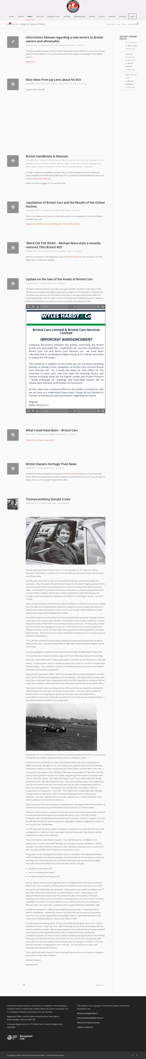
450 (87, 160)
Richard (81, 45)
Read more (30, 61)
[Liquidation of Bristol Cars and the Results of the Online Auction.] (13, 207)
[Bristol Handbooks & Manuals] (13, 161)
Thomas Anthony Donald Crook (48, 499)
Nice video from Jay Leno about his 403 (53, 80)
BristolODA (65, 503)
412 (84, 160)
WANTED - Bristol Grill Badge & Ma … (131, 57)
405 (60, 160)
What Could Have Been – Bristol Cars (52, 430)
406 (63, 160)
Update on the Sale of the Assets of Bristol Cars (59, 279)
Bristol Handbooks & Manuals (47, 156)
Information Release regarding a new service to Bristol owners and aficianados (64, 39)
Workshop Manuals (75, 167)
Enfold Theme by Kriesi (55, 1055)
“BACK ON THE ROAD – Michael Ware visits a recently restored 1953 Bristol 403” (63, 245)
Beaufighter (30, 163)
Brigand (53, 163)
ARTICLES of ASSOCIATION (88, 1022)
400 (43, 160)
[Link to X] (132, 1055)
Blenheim (45, 163)
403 (44, 84)
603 (102, 160)
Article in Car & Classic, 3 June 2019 (40, 440)
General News (58, 45)
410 (77, 160)
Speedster (50, 167)
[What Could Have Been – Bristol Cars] (13, 435)
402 (49, 160)
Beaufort (38, 163)
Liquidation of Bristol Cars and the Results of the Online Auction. (65, 204)
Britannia (60, 163)
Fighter (67, 163)
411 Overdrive (131, 42)
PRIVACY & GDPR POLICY (87, 1013)
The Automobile (72, 256)
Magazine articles (55, 434)
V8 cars (64, 167)
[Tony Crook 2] (13, 504)
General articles (46, 45)
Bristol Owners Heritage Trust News (51, 464)
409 (73, 160)
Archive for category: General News (26, 24)
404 (56, 160)
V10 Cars (58, 167)
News (66, 45)
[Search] (137, 23)
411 (80, 160)
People (71, 45)
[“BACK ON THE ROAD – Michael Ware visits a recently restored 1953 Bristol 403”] (13, 248)
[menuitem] (11, 16)
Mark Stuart (132, 46)
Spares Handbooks (39, 167)
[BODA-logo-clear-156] (73, 6)
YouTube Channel (71, 473)
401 (46, 160)
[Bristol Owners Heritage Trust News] (13, 469)
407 (67, 160)
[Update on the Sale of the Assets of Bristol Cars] (13, 284)
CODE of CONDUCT (85, 1027)
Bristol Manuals (44, 178)
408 (70, 160)
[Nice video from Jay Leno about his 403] (13, 84)
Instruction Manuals (88, 163)
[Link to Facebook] (137, 1055)
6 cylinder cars (95, 160)
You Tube (73, 84)
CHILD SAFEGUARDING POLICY (90, 1018)
